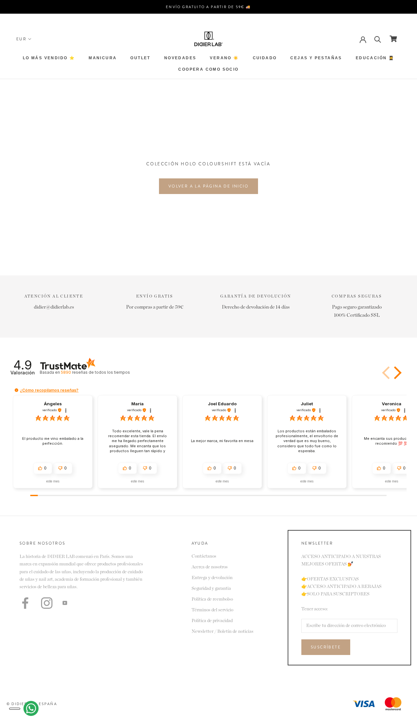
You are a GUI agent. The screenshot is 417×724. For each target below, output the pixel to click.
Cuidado (265, 58)
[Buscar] (377, 38)
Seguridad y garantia (211, 588)
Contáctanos (204, 556)
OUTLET (140, 58)
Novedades (180, 58)
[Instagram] (46, 603)
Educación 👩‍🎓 (375, 58)
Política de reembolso (212, 599)
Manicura (103, 58)
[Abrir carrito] (393, 38)
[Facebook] (25, 603)
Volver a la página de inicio (208, 186)
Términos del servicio (212, 610)
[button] (396, 373)
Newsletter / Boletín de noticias (222, 631)
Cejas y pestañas (316, 58)
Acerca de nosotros (210, 567)
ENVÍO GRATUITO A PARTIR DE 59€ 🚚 (208, 6)
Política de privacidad (212, 621)
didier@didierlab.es (54, 307)
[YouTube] (65, 603)
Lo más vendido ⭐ (49, 58)
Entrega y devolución (212, 578)
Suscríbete (326, 647)
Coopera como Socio (208, 69)
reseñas (95, 372)
